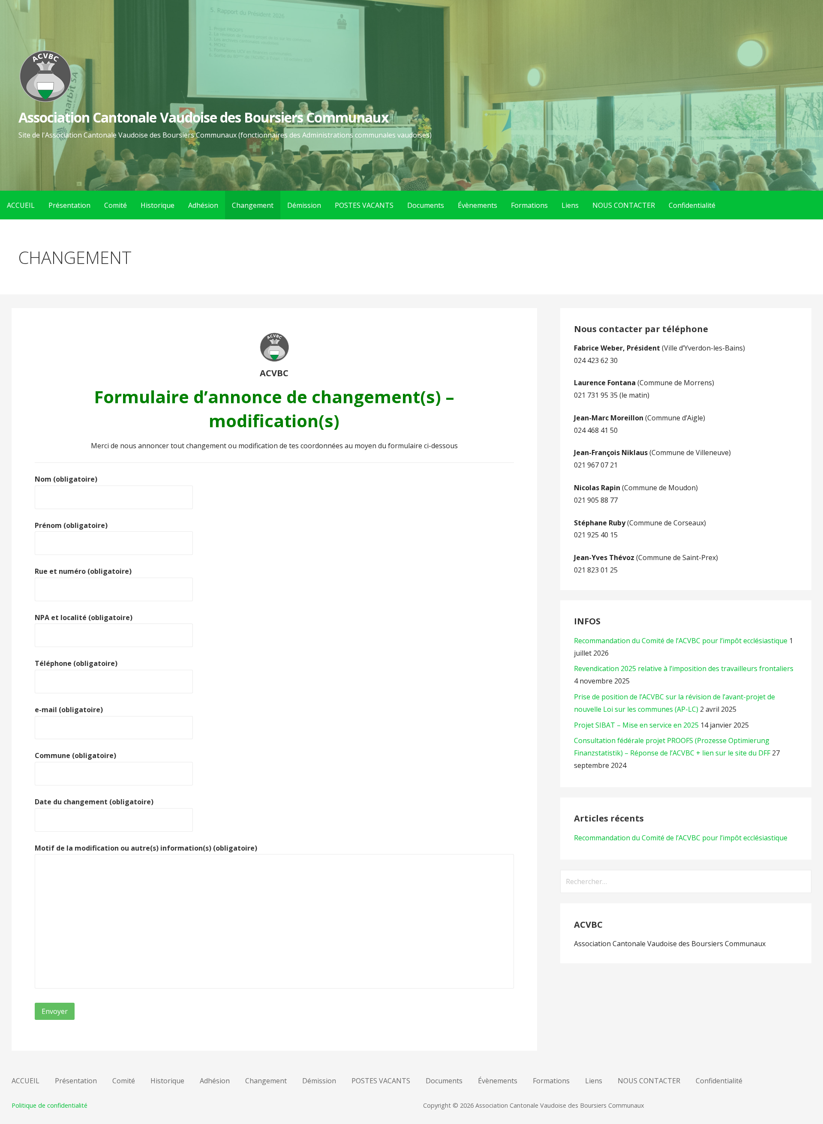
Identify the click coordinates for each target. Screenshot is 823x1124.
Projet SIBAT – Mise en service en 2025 (636, 725)
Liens (570, 205)
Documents (425, 205)
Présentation (69, 205)
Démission (304, 205)
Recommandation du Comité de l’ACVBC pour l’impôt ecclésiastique (680, 640)
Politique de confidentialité (49, 1105)
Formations (529, 205)
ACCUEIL (21, 205)
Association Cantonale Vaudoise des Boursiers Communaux (203, 117)
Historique (157, 205)
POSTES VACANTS (364, 205)
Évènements (477, 205)
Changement (252, 205)
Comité (115, 205)
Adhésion (203, 205)
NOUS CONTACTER (623, 205)
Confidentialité (692, 205)
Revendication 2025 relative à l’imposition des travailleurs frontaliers (683, 668)
